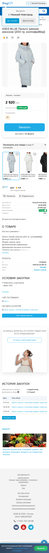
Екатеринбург (24, 482)
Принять (41, 548)
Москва (12, 480)
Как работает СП (23, 475)
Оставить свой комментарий (24, 340)
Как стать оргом (23, 493)
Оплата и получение (23, 502)
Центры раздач (23, 478)
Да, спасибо (12, 21)
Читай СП (6, 429)
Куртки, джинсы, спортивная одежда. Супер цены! (21, 310)
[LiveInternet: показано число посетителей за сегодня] (12, 534)
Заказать (25, 127)
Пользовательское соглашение (23, 509)
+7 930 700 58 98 (24, 521)
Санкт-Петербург (21, 480)
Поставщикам (24, 496)
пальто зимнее (40, 270)
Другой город (28, 21)
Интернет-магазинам (23, 499)
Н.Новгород (33, 480)
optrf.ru (6, 301)
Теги (23, 488)
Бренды (23, 485)
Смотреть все (9, 418)
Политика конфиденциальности (23, 505)
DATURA (43, 267)
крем (12, 188)
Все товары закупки (24, 315)
